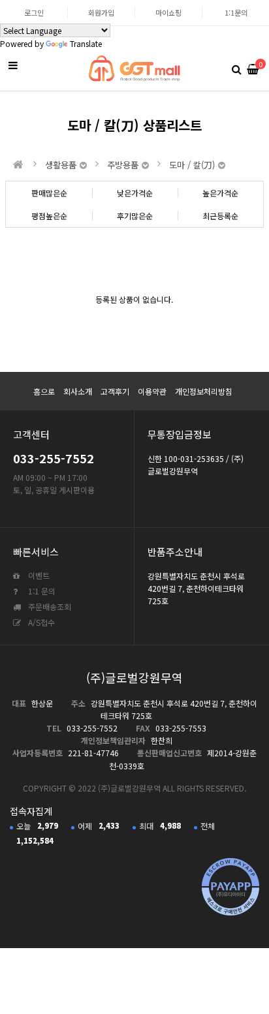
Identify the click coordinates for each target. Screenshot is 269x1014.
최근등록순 (220, 216)
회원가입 (101, 12)
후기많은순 (135, 216)
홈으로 (44, 391)
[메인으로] (18, 164)
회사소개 (77, 391)
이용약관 (152, 391)
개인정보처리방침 (203, 391)
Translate (86, 43)
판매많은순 (49, 193)
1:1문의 (236, 12)
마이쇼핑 (168, 12)
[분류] (13, 65)
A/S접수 (40, 622)
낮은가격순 (135, 193)
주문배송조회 (48, 606)
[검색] (236, 68)
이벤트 (38, 575)
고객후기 (115, 391)
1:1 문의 (40, 590)
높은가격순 (220, 193)
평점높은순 (49, 216)
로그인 (34, 12)
